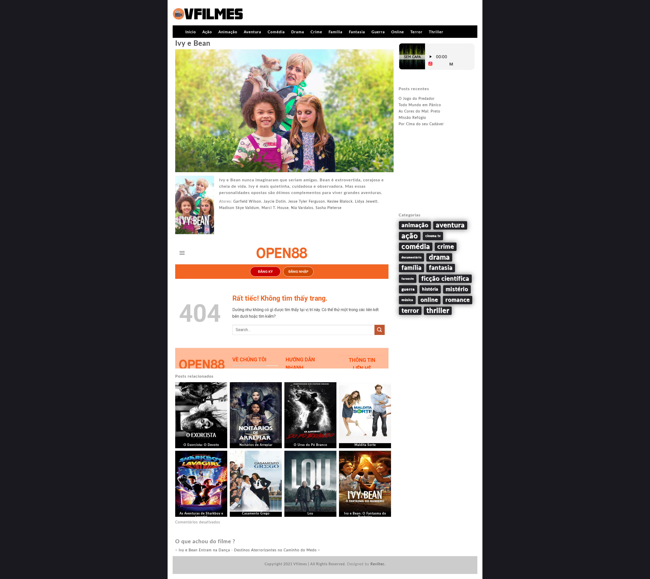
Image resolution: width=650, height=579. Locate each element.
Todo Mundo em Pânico (420, 105)
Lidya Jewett (366, 201)
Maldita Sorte (365, 444)
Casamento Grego (256, 513)
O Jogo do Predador (417, 99)
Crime (316, 32)
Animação (227, 32)
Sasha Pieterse (329, 208)
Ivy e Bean (192, 43)
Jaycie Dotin (275, 201)
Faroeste (407, 278)
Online (397, 32)
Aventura (252, 32)
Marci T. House (275, 208)
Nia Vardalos (302, 208)
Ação (207, 32)
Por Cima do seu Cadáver (421, 124)
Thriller (436, 32)
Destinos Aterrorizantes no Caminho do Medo (275, 550)
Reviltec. (378, 564)
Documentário (411, 257)
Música (407, 300)
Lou (310, 513)
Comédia (276, 32)
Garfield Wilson (247, 201)
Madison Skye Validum (239, 208)
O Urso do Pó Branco (310, 444)
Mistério (457, 289)
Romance (457, 300)
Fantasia (357, 32)
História (430, 289)
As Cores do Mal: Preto (419, 111)
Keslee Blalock (340, 201)
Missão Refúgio (412, 118)
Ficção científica (445, 279)
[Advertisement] (437, 175)
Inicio (190, 32)
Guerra (378, 32)
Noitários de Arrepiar (255, 444)
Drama (297, 32)
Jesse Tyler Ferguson (306, 201)
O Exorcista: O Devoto (201, 444)
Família (336, 32)
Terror (416, 32)
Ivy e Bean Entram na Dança (204, 550)
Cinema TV (433, 235)
